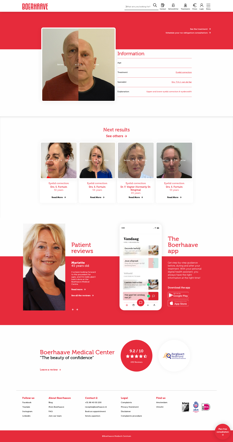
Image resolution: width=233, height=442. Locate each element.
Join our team (55, 416)
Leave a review (49, 369)
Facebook (26, 402)
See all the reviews (81, 295)
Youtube (26, 407)
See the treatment (199, 29)
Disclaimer (126, 411)
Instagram (27, 411)
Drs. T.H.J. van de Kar (182, 82)
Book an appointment (95, 411)
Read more (77, 289)
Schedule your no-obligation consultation (187, 33)
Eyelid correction (184, 72)
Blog (51, 402)
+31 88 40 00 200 (93, 402)
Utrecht (159, 407)
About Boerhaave (60, 398)
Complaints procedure (131, 416)
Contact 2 (91, 398)
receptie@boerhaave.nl (96, 407)
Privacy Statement (130, 407)
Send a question (92, 416)
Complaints (126, 402)
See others (114, 136)
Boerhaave (35, 6)
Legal (124, 398)
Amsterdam (161, 402)
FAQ (51, 411)
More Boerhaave (56, 407)
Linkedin (26, 416)
